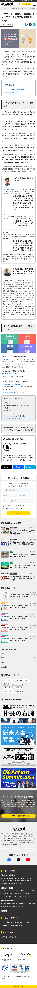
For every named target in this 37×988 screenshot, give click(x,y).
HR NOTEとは (15, 925)
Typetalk (21, 362)
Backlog (6, 359)
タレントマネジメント (15, 893)
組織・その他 (22, 896)
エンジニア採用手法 (15, 880)
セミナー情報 (5, 922)
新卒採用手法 (4, 878)
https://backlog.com (8, 374)
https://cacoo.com (7, 379)
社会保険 (3, 903)
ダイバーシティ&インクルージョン (10, 891)
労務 (2, 662)
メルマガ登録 (26, 4)
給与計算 (9, 906)
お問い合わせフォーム (8, 937)
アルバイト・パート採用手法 (24, 878)
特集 (27, 922)
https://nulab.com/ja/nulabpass (12, 392)
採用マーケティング (24, 680)
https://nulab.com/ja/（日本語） (14, 416)
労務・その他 (21, 906)
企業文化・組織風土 (30, 891)
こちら (16, 427)
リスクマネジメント (23, 903)
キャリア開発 (4, 896)
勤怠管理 (14, 903)
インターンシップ (9, 680)
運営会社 (4, 978)
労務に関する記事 (7, 901)
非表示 (11, 85)
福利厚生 (3, 906)
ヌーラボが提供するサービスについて (16, 92)
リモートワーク (8, 688)
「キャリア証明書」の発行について (15, 90)
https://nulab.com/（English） (14, 418)
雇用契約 (20, 692)
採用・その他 (17, 883)
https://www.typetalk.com (10, 384)
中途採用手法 (12, 878)
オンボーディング (18, 684)
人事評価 (22, 891)
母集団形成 (4, 883)
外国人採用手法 (5, 880)
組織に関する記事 (7, 888)
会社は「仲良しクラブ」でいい (16, 189)
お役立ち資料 (18, 922)
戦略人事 (19, 688)
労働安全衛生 (32, 903)
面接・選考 (11, 883)
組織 (2, 658)
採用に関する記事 (7, 875)
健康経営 (6, 684)
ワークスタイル (5, 893)
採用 (2, 653)
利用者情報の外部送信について (24, 976)
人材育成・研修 (26, 893)
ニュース (4, 925)
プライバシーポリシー (7, 976)
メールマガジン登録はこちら (17, 816)
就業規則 (9, 903)
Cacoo (29, 359)
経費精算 (14, 906)
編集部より (5, 667)
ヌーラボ (9, 59)
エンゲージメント (9, 692)
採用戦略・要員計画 (26, 880)
